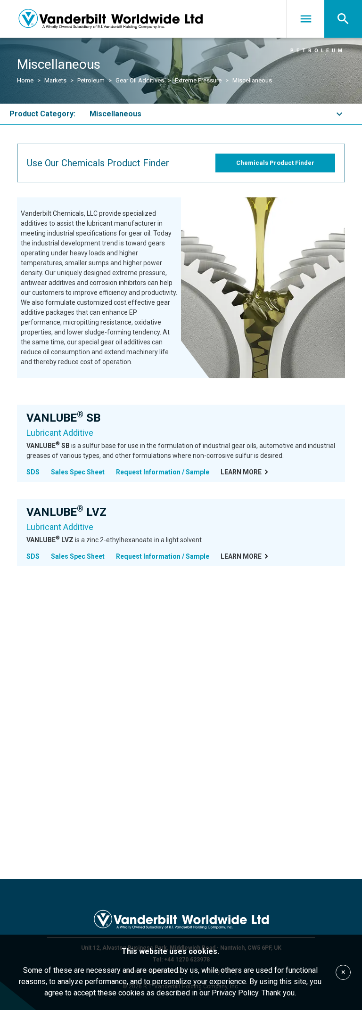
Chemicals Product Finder (275, 162)
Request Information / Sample (162, 472)
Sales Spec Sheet (78, 472)
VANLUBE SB (63, 417)
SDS (33, 472)
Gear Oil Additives (139, 80)
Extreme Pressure (198, 80)
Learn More (241, 472)
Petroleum (91, 80)
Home (25, 80)
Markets (55, 80)
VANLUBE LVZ (66, 512)
